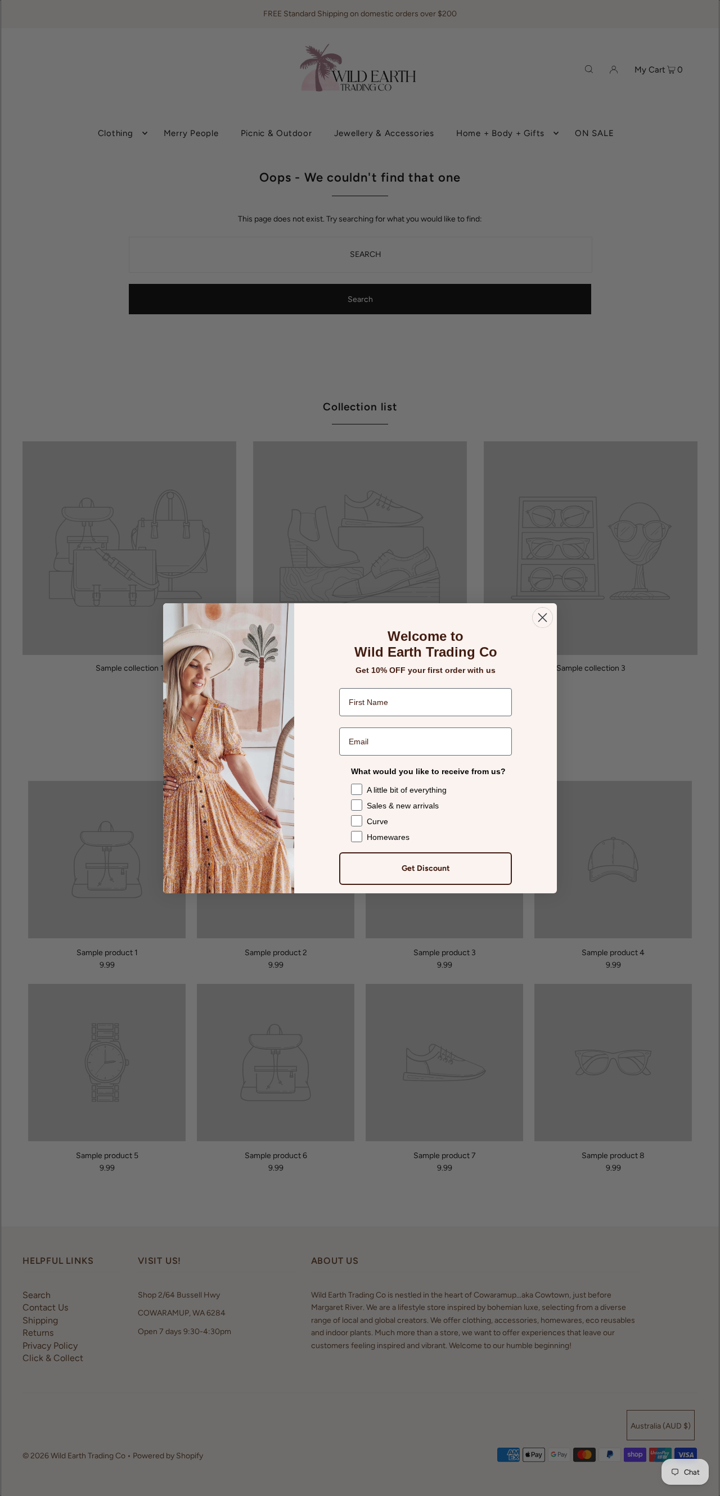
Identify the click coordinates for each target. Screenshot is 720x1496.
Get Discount (426, 868)
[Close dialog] (542, 617)
